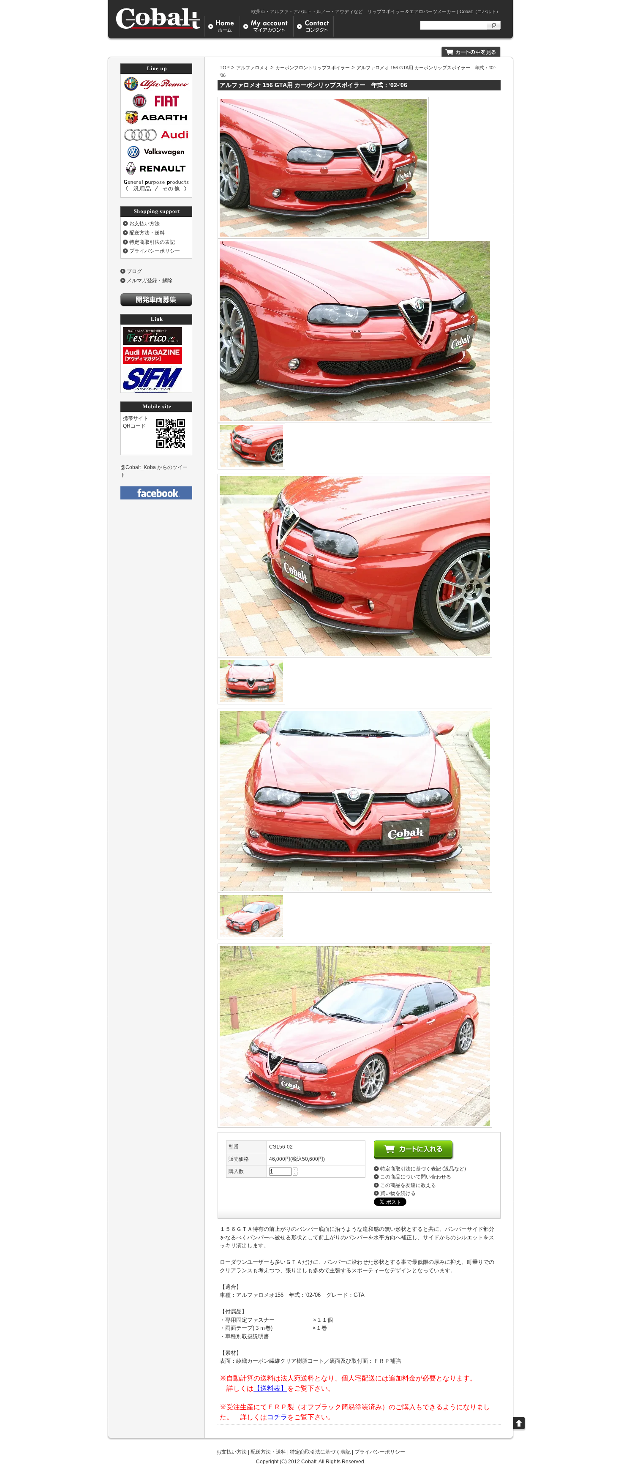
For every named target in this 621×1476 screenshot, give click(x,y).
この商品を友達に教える (408, 1185)
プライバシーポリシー (154, 251)
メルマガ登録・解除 (149, 281)
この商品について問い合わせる (415, 1177)
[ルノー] (156, 174)
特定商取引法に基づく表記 (320, 1452)
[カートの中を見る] (470, 55)
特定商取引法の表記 (152, 242)
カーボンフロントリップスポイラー (312, 67)
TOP (224, 67)
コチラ (277, 1417)
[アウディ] (156, 140)
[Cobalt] (158, 28)
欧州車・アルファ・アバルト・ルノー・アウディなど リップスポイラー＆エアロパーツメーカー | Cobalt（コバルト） (376, 11)
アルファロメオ (252, 67)
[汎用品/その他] (156, 191)
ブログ (134, 271)
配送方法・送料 (147, 233)
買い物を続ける (398, 1193)
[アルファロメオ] (156, 90)
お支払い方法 (144, 223)
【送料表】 (270, 1388)
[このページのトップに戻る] (519, 1429)
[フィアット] (156, 106)
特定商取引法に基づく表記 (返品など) (423, 1169)
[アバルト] (156, 123)
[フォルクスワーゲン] (156, 158)
